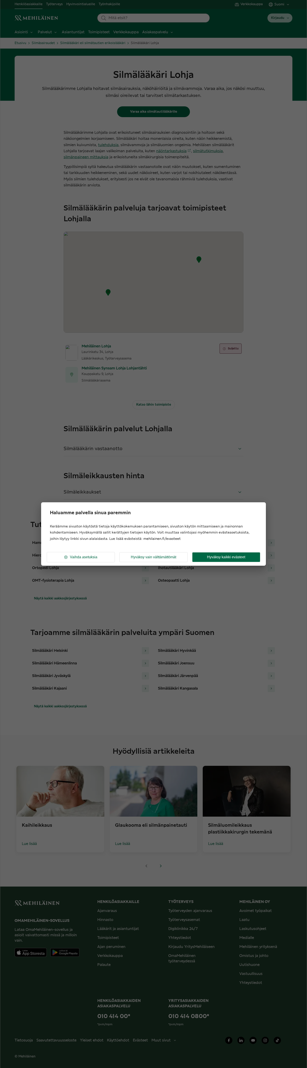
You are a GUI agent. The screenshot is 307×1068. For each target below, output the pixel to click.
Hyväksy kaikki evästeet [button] (226, 557)
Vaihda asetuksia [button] (83, 557)
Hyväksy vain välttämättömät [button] (153, 557)
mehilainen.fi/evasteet (162, 539)
